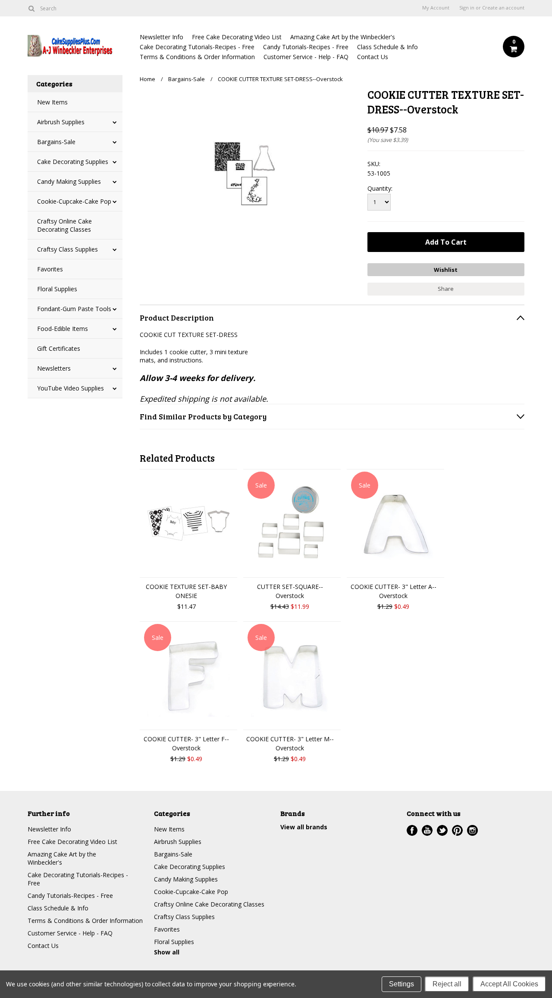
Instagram (472, 830)
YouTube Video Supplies (70, 388)
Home (147, 79)
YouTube (427, 830)
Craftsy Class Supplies (67, 249)
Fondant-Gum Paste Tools (74, 309)
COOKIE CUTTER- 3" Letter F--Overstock (186, 743)
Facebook (412, 830)
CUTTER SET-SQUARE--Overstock (290, 591)
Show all (166, 952)
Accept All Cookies (509, 984)
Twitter (442, 830)
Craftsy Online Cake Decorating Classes (64, 225)
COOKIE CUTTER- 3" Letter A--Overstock (393, 591)
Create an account (503, 8)
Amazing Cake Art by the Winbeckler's (342, 37)
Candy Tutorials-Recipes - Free (305, 47)
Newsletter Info (161, 37)
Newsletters (54, 368)
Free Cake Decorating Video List (237, 37)
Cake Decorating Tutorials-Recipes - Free (197, 47)
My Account (435, 8)
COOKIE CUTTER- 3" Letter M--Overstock (290, 743)
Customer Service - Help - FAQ (305, 57)
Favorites (50, 269)
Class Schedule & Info (387, 47)
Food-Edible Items (62, 328)
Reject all (447, 984)
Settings (401, 984)
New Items (52, 102)
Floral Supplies (57, 289)
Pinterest (457, 830)
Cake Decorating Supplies (72, 161)
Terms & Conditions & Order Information (197, 57)
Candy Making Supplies (69, 181)
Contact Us (372, 57)
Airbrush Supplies (61, 122)
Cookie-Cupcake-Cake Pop (74, 201)
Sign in (466, 8)
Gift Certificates (58, 348)
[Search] (31, 8)
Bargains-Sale (56, 142)
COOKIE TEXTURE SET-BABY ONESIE (186, 591)
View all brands (303, 827)
